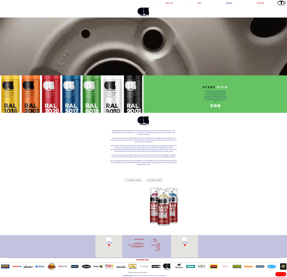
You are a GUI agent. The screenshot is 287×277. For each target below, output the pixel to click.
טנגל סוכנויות (142, 260)
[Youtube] (211, 105)
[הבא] (284, 210)
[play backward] (2, 266)
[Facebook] (215, 105)
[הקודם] (2, 210)
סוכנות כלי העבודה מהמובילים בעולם (138, 272)
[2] (142, 231)
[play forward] (285, 266)
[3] (144, 231)
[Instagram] (218, 105)
